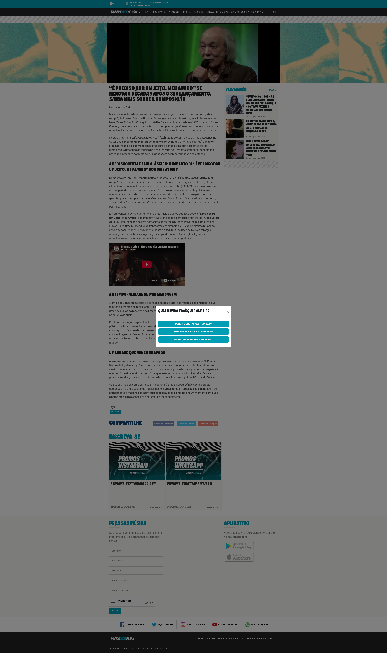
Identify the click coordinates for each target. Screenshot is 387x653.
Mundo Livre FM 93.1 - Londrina (193, 331)
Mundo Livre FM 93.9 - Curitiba (193, 323)
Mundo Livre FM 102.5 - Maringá (193, 339)
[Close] (227, 311)
